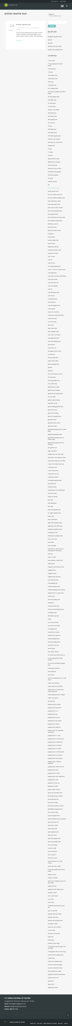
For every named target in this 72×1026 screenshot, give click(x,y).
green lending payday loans (55, 406)
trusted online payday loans (55, 955)
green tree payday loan (54, 416)
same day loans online (54, 866)
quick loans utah (52, 828)
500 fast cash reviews (54, 139)
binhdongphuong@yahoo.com (17, 1004)
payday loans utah (53, 779)
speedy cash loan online (54, 46)
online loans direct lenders (55, 686)
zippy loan (51, 981)
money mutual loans (54, 606)
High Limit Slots (52, 451)
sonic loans (51, 902)
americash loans (52, 165)
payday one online (53, 786)
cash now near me (53, 282)
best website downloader (55, 220)
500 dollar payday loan (54, 136)
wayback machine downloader (56, 974)
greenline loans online (54, 423)
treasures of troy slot (54, 933)
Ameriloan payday (53, 175)
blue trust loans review (54, 230)
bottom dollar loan (53, 240)
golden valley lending (54, 400)
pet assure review (53, 802)
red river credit (52, 848)
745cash (50, 155)
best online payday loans (55, 211)
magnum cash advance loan (56, 567)
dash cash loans (52, 328)
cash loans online (53, 279)
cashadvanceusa (52, 299)
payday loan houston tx (54, 707)
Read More (19, 40)
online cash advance (53, 683)
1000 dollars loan (53, 78)
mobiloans (51, 603)
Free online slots (52, 384)
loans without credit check (55, 560)
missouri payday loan (54, 599)
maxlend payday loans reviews (56, 590)
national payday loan (54, 638)
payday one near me (54, 783)
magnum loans (52, 573)
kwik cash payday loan (54, 509)
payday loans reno (53, 770)
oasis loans (51, 675)
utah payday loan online (54, 971)
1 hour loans (51, 60)
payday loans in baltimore (55, 742)
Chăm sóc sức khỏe (53, 312)
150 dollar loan (52, 85)
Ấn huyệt (50, 178)
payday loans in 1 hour (54, 735)
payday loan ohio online (54, 721)
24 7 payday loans (53, 88)
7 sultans (50, 152)
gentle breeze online (53, 387)
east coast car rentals (54, 335)
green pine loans (52, 410)
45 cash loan (51, 123)
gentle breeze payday (54, 390)
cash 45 (50, 260)
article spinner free (53, 191)
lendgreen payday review (55, 36)
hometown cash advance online (57, 457)
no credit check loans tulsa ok (56, 655)
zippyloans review (53, 987)
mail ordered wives (53, 580)
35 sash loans (52, 106)
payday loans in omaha (54, 748)
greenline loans (52, 419)
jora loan (50, 500)
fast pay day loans (53, 357)
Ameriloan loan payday (54, 172)
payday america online (54, 704)
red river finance (52, 851)
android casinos (52, 181)
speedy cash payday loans (55, 49)
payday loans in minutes (55, 745)
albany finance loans (53, 158)
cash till (50, 289)
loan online (51, 542)
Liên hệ (66, 1023)
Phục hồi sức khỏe (53, 812)
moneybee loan (52, 612)
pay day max (51, 701)
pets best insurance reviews (56, 806)
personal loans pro (53, 799)
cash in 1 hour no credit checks (56, 269)
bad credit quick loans (54, 204)
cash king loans (52, 273)
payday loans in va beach (55, 755)
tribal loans (51, 940)
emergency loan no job (54, 351)
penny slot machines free (55, 793)
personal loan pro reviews (55, 796)
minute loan (51, 596)
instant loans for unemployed (56, 490)
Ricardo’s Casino (52, 858)
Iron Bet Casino (52, 493)
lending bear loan (53, 532)
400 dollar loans (52, 116)
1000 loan (50, 82)
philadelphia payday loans (55, 809)
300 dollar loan (52, 100)
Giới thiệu (39, 1023)
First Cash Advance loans (55, 374)
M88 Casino (51, 563)
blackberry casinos (53, 224)
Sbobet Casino (52, 874)
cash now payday (53, 286)
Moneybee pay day (53, 616)
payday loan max (53, 714)
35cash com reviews (53, 110)
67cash (50, 149)
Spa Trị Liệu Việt (52, 910)
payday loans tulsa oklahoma (56, 776)
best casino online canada (55, 207)
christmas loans (52, 318)
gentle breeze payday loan (55, 393)
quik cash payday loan (54, 838)
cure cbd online (52, 322)
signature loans (52, 886)
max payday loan (53, 583)
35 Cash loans (52, 103)
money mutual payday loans (56, 609)
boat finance (51, 237)
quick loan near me (53, 822)
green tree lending (53, 413)
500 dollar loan (52, 129)
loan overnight (52, 545)
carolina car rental (53, 253)
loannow (50, 554)
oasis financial (52, 671)
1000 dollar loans (53, 75)
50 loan (50, 126)
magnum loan (52, 570)
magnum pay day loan (54, 576)
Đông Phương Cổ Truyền (50, 1023)
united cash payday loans (55, 961)
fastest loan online (53, 361)
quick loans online (53, 825)
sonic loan (51, 899)
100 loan (50, 72)
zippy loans (51, 984)
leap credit (51, 516)
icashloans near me (53, 474)
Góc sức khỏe (52, 397)
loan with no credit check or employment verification (56, 549)
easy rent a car (52, 348)
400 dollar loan (52, 113)
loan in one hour (52, 539)
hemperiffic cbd (52, 448)
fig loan (50, 40)
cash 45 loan (51, 263)
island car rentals (52, 496)
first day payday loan (54, 380)
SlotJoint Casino (52, 892)
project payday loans (54, 815)
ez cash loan (51, 354)
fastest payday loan (53, 364)
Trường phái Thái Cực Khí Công (57, 951)
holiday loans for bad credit (55, 454)
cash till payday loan (53, 292)
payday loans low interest (55, 758)
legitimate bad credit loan (55, 526)
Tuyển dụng (51, 958)
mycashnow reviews (53, 632)
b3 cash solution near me (55, 194)
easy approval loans (53, 338)
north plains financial (54, 668)
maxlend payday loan (54, 586)
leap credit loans (52, 519)
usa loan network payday (55, 964)
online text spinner (53, 698)
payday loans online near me (56, 766)
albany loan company (54, 162)
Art (49, 185)
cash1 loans (51, 295)
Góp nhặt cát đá (52, 403)
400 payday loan (52, 119)
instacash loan (52, 483)
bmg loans (51, 233)
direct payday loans (53, 331)
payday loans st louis (54, 773)
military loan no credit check (56, 593)
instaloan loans (52, 487)
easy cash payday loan (54, 341)
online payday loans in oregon (56, 694)
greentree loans (52, 426)
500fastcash (51, 145)
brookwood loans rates (54, 250)
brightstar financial (53, 247)
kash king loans (52, 503)
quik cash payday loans (54, 841)
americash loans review (54, 168)
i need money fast (53, 470)
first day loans (52, 377)
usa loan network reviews (55, 968)
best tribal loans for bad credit (56, 217)
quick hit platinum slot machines (57, 819)
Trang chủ (33, 1023)
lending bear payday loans (55, 536)
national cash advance (54, 635)
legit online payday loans (55, 523)
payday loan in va (53, 711)
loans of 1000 (52, 557)
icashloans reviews (53, 477)
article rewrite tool (23, 24)
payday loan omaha (53, 724)
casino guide (51, 309)
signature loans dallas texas (56, 889)
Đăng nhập (63, 1)
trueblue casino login (54, 943)
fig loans (50, 43)
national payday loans (54, 642)
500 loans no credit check (55, 142)
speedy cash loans (53, 917)
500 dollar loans (52, 132)
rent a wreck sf (52, 855)
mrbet (49, 619)
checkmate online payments (56, 315)
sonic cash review (53, 896)
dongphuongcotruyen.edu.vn (18, 1006)
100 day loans (52, 69)
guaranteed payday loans (55, 434)
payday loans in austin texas (56, 739)
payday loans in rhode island (56, 752)
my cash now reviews (54, 625)
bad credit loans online (54, 201)
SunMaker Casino (53, 924)
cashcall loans (52, 302)
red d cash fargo (52, 845)
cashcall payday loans (54, 305)
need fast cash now (53, 645)
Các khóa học (54, 1)
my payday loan (52, 629)
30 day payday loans (53, 96)
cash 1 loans (51, 256)
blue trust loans (52, 227)
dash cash (51, 325)
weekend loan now (53, 977)
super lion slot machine (54, 927)
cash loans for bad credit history (57, 276)
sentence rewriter (53, 878)
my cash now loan (53, 622)
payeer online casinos (54, 789)
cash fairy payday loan (54, 266)
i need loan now (52, 467)
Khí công (50, 506)
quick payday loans (53, 832)
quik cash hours (52, 835)
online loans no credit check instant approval (56, 690)
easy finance (51, 344)
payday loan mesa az (54, 717)
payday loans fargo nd (54, 727)
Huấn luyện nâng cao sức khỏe (56, 461)
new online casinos (53, 652)
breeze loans (51, 243)
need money (51, 648)
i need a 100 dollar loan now (56, 464)
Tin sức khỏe (51, 930)
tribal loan (50, 937)
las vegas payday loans (54, 513)
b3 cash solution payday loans (56, 198)
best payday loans (53, 214)
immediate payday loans (55, 480)
